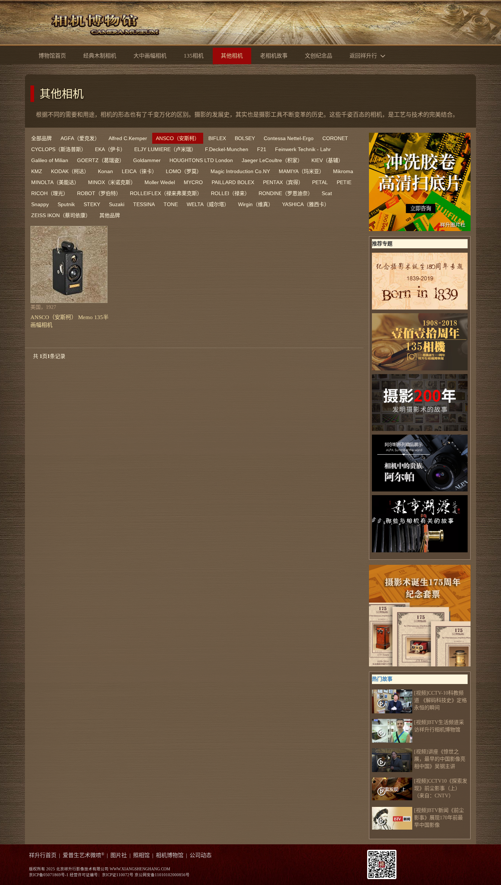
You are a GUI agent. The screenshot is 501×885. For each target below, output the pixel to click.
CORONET (335, 138)
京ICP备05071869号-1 (49, 875)
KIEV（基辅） (327, 160)
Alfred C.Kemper (128, 138)
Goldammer (147, 160)
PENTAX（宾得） (283, 182)
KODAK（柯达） (70, 171)
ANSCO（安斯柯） (178, 138)
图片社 (118, 855)
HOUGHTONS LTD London (201, 160)
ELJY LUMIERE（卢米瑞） (165, 149)
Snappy (40, 204)
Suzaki (116, 204)
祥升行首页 (42, 855)
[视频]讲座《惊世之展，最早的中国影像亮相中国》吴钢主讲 (439, 759)
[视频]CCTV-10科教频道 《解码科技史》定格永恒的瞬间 (440, 700)
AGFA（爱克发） (80, 138)
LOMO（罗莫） (184, 171)
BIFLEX (217, 138)
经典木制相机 (99, 56)
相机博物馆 (169, 855)
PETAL (320, 182)
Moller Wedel (160, 182)
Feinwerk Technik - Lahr (303, 149)
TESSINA (144, 204)
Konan (105, 171)
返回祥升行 (364, 56)
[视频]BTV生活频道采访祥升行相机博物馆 (439, 726)
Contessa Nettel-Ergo (289, 138)
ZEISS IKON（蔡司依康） (61, 215)
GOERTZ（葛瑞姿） (100, 160)
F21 (261, 149)
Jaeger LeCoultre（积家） (272, 160)
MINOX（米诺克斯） (112, 182)
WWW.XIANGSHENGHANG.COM (140, 869)
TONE (171, 204)
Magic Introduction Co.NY (240, 171)
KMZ (36, 171)
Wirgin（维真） (255, 204)
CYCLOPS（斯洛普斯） (58, 149)
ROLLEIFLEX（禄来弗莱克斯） (166, 193)
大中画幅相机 (150, 56)
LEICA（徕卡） (139, 171)
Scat (327, 193)
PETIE (344, 182)
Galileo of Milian (49, 160)
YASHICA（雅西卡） (305, 204)
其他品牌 (109, 215)
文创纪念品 (318, 56)
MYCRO (193, 182)
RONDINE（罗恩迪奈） (286, 193)
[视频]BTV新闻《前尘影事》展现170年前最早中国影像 (439, 818)
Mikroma (343, 171)
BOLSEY (245, 138)
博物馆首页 (52, 56)
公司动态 (201, 855)
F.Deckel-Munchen (226, 149)
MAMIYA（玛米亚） (301, 171)
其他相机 (62, 94)
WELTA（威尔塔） (208, 204)
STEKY (92, 204)
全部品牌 (41, 138)
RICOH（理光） (49, 193)
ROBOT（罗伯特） (99, 193)
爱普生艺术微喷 (83, 855)
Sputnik (66, 204)
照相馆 (141, 855)
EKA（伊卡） (110, 149)
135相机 (194, 56)
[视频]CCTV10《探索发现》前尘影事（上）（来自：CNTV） (440, 788)
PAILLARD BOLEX (233, 182)
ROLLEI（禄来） (230, 193)
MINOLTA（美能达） (55, 182)
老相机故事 (274, 56)
